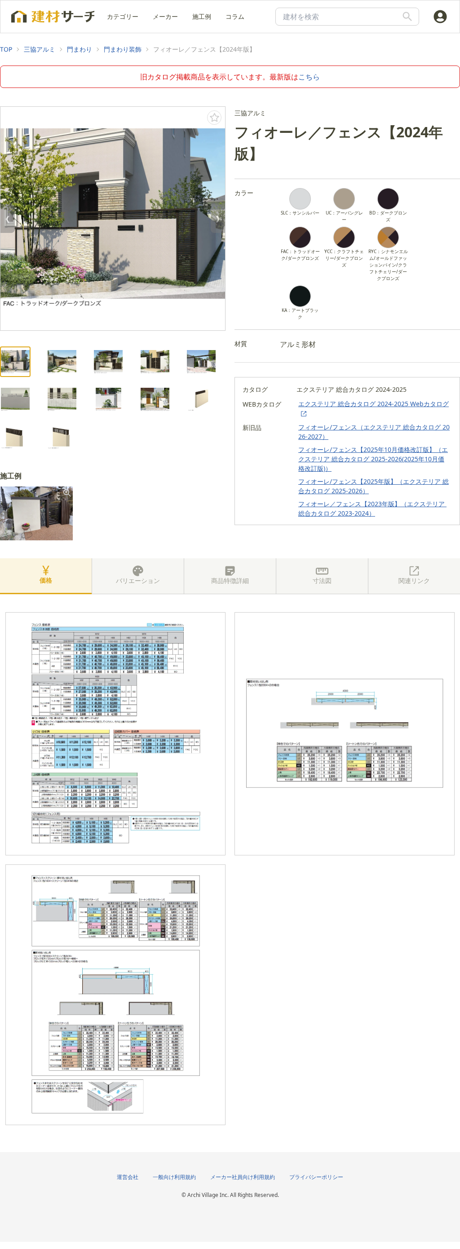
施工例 (201, 16)
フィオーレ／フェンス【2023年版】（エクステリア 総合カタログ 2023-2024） (372, 508)
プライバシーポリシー (316, 1177)
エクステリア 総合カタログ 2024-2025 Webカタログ (373, 403)
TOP (6, 49)
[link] (6, 49)
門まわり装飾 (123, 49)
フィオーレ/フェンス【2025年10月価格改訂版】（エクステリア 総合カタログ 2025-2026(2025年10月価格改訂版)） (373, 459)
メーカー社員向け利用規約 (242, 1177)
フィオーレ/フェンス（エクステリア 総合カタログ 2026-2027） (374, 432)
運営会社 (127, 1177)
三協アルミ (39, 49)
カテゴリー (122, 16)
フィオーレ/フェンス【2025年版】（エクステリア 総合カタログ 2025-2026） (373, 486)
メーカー (165, 16)
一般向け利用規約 (174, 1177)
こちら (309, 77)
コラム (235, 16)
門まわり (79, 49)
